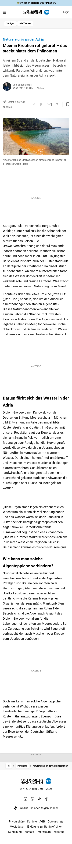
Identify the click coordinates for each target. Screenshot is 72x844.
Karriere (32, 821)
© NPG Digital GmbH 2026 (36, 789)
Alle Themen (25, 23)
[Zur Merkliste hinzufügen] (66, 104)
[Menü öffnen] (4, 12)
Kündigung (15, 832)
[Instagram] (25, 799)
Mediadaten (17, 826)
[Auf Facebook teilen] (41, 104)
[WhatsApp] (32, 799)
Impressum (44, 832)
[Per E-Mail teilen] (49, 104)
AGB (42, 821)
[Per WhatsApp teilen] (57, 104)
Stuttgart (10, 23)
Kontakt (29, 832)
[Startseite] (9, 765)
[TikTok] (39, 799)
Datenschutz (55, 821)
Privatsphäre (16, 821)
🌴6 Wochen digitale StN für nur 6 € (36, 2)
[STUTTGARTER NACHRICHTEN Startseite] (36, 12)
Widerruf (58, 832)
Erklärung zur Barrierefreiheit (44, 826)
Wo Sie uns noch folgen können (39, 808)
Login (66, 12)
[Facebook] (46, 799)
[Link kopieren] (34, 104)
